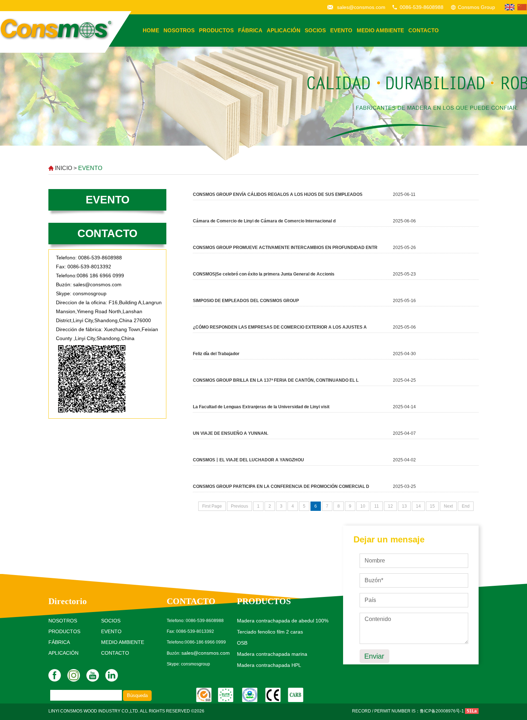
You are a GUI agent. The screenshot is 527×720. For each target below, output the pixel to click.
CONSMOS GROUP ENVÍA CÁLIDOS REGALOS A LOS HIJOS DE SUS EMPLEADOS (277, 194)
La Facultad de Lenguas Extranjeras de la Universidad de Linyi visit (261, 406)
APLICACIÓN (283, 30)
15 (432, 506)
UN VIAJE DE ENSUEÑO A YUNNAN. (230, 433)
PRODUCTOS (216, 30)
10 (362, 506)
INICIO (63, 168)
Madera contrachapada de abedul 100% (282, 620)
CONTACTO (423, 30)
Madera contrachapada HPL (269, 665)
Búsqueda (137, 695)
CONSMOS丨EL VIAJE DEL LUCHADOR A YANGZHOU (248, 459)
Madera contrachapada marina (272, 654)
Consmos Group (476, 7)
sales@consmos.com (361, 7)
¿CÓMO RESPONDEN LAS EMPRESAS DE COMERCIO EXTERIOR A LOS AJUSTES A (280, 327)
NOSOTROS (179, 30)
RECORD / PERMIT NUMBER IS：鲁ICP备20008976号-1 (408, 711)
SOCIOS (315, 30)
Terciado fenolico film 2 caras (270, 632)
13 (404, 506)
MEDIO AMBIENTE (380, 30)
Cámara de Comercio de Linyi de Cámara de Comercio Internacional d (264, 220)
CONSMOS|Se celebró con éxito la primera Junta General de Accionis (263, 274)
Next (448, 506)
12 (390, 506)
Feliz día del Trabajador (216, 353)
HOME (151, 30)
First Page (212, 506)
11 (376, 506)
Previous (239, 506)
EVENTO (341, 30)
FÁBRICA (250, 30)
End (466, 506)
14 (418, 506)
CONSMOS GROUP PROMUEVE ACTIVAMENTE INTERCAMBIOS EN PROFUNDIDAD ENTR (285, 247)
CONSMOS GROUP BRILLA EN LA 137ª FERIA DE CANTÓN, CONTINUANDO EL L (276, 380)
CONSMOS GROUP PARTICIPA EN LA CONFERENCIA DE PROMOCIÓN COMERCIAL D (281, 486)
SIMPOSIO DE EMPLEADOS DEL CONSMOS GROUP (246, 300)
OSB (242, 643)
